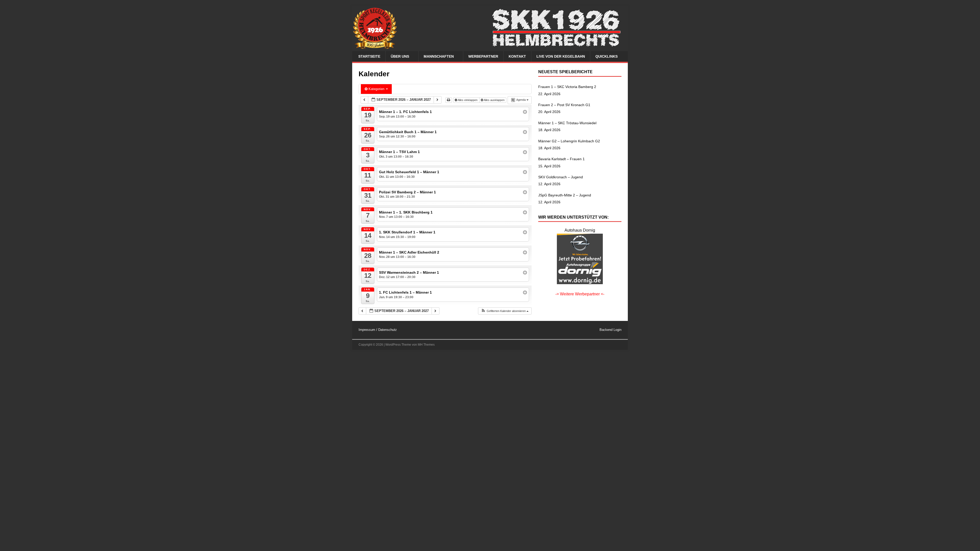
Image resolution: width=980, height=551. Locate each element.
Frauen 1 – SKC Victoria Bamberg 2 (567, 87)
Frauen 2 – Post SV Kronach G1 (564, 105)
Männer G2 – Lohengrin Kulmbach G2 (569, 141)
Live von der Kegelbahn (560, 56)
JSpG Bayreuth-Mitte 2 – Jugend (564, 195)
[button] (504, 311)
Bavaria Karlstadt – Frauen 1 (561, 159)
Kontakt (517, 56)
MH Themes (426, 344)
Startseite (369, 56)
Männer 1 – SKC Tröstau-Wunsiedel (567, 123)
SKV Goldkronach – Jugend (560, 177)
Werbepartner (483, 56)
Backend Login (610, 330)
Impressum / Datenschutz (378, 330)
